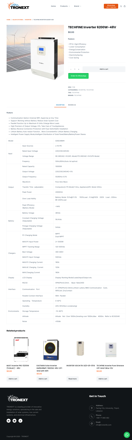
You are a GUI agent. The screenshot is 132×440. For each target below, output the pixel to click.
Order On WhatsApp (78, 76)
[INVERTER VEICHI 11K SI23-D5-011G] (81, 349)
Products (64, 6)
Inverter (81, 90)
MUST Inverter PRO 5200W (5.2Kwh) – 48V (18, 367)
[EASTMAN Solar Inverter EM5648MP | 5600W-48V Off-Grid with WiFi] (51, 349)
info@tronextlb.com (103, 425)
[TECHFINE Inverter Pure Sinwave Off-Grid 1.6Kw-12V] (111, 349)
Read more (73, 379)
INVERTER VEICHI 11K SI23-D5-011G (81, 365)
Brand (76, 6)
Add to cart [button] (13, 379)
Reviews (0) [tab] (72, 105)
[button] (96, 76)
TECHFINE (90, 90)
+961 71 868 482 (102, 418)
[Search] (121, 6)
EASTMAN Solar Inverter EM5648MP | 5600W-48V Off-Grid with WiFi (50, 368)
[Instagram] (14, 421)
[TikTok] (20, 421)
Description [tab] (60, 105)
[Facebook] (9, 421)
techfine (75, 92)
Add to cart (104, 69)
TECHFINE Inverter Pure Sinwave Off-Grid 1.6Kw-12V (110, 367)
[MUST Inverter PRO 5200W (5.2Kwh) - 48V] (21, 349)
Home (53, 6)
